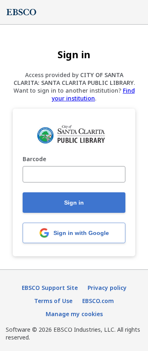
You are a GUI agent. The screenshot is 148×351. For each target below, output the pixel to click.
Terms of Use (53, 301)
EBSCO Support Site (50, 288)
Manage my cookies (74, 314)
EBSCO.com (98, 301)
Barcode (34, 159)
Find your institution (93, 94)
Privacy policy (107, 288)
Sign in (74, 202)
